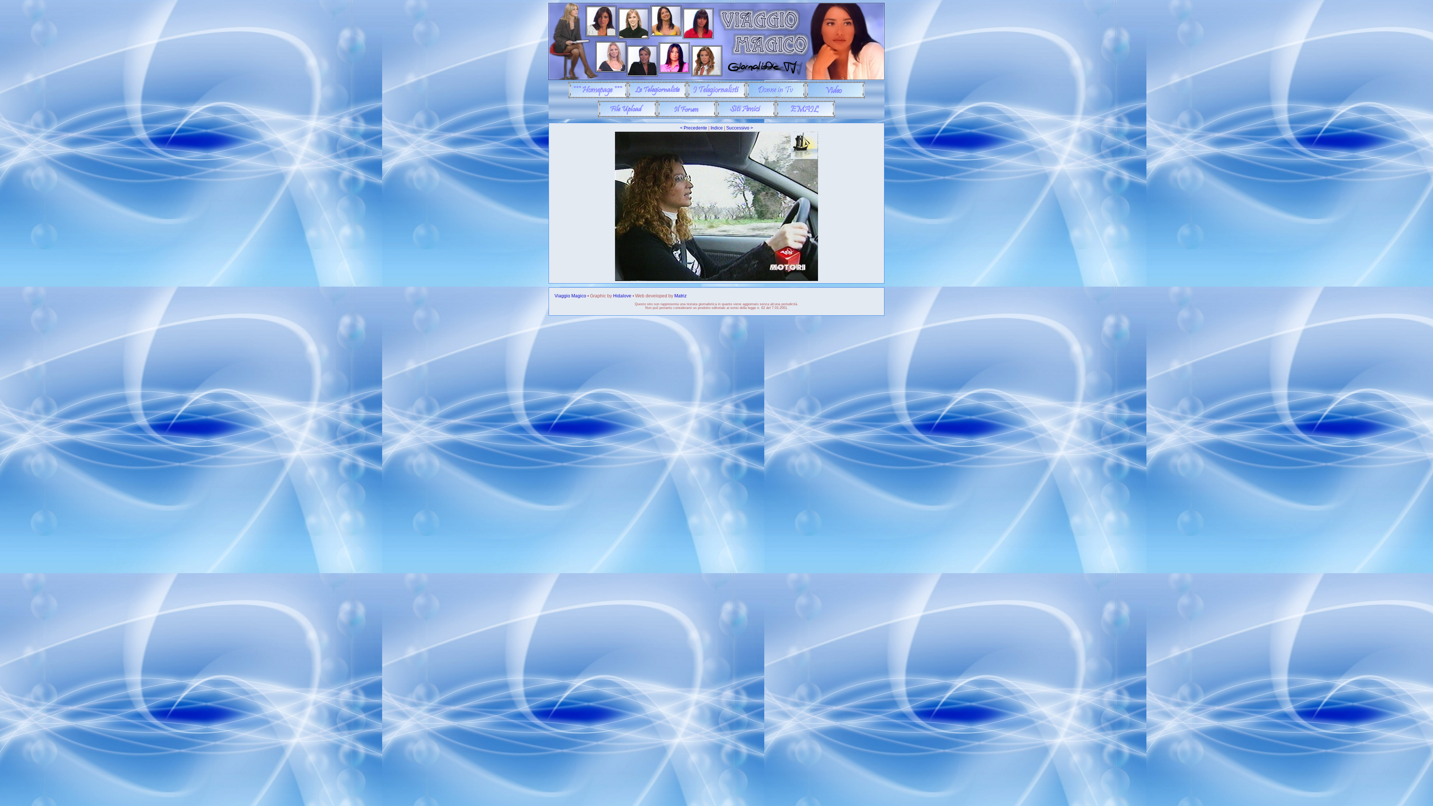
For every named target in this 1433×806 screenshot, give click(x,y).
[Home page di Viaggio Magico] (598, 97)
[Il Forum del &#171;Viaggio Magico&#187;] (686, 116)
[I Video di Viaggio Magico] (835, 97)
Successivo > (739, 128)
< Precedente (693, 128)
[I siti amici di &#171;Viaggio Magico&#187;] (746, 116)
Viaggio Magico (570, 296)
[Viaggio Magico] (716, 78)
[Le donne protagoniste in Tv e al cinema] (776, 97)
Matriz (680, 296)
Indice (717, 128)
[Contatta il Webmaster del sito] (805, 116)
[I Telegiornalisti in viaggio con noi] (716, 97)
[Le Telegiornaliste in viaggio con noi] (657, 97)
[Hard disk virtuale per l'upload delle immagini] (627, 116)
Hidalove (622, 296)
